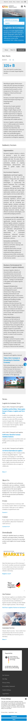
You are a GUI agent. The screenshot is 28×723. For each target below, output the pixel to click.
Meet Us (12, 50)
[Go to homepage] (9, 7)
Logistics (7, 23)
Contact (18, 1)
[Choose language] (25, 2)
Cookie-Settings (6, 690)
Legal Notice (5, 694)
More (3, 472)
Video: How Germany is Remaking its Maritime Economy (12, 360)
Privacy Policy (6, 682)
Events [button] (4, 512)
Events (10, 1)
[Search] (25, 6)
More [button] (3, 639)
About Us (6, 1)
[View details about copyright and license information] (24, 10)
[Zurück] (10, 60)
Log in (22, 1)
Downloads (21, 50)
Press (14, 1)
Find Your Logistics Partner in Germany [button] (13, 607)
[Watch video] (14, 383)
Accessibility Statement (8, 686)
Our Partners (5, 675)
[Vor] (13, 60)
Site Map (4, 679)
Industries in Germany (11, 20)
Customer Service (8, 628)
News (6, 50)
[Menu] (22, 6)
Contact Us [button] (5, 526)
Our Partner (6, 594)
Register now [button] (6, 574)
